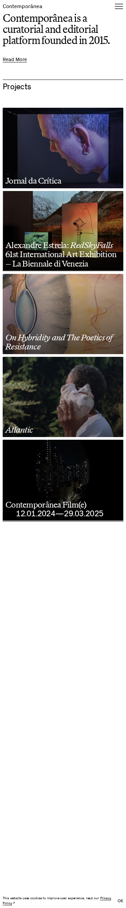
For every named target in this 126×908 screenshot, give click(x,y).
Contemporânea (22, 6)
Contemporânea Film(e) (46, 505)
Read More (15, 59)
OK (120, 901)
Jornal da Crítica (33, 181)
